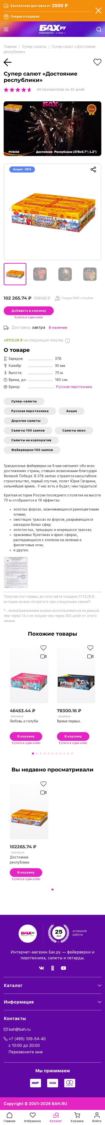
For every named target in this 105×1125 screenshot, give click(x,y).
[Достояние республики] (52, 212)
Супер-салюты (24, 401)
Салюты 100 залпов (28, 430)
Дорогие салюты (26, 421)
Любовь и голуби (24, 721)
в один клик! (29, 317)
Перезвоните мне (26, 1052)
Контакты (15, 1018)
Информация (19, 1001)
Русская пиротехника (30, 411)
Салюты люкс (74, 430)
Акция (71, 411)
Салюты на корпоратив (31, 440)
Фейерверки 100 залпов (32, 450)
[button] (11, 212)
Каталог (13, 985)
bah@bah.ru (20, 1029)
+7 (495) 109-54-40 (27, 1039)
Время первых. (69, 721)
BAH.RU (59, 1103)
